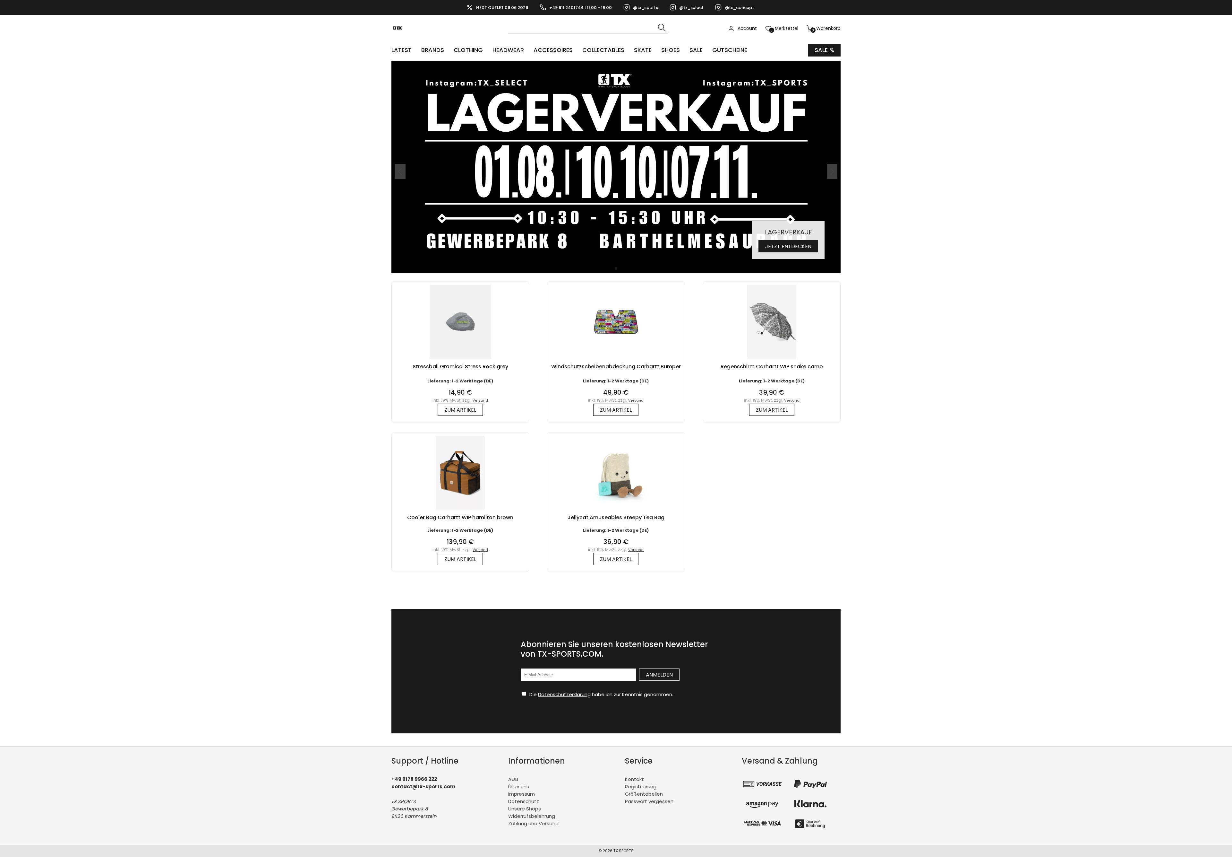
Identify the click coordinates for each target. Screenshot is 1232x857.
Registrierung (640, 786)
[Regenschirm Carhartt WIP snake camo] (772, 360)
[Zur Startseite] (399, 38)
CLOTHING (468, 50)
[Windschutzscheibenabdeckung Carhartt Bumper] (616, 360)
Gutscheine (729, 50)
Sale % (824, 50)
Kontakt (634, 779)
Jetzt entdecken (788, 246)
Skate (643, 50)
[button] (616, 268)
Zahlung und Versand (533, 823)
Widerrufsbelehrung (531, 816)
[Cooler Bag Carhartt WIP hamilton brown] (460, 511)
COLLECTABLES (603, 50)
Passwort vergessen (649, 801)
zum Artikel (460, 410)
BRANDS (432, 50)
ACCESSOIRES (553, 50)
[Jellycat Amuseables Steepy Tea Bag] (616, 511)
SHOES (670, 50)
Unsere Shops (524, 808)
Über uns (518, 786)
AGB (513, 779)
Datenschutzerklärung (564, 694)
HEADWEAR (508, 50)
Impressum (521, 794)
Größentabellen (644, 794)
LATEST (401, 50)
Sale (696, 50)
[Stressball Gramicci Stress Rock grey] (460, 360)
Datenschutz (523, 801)
